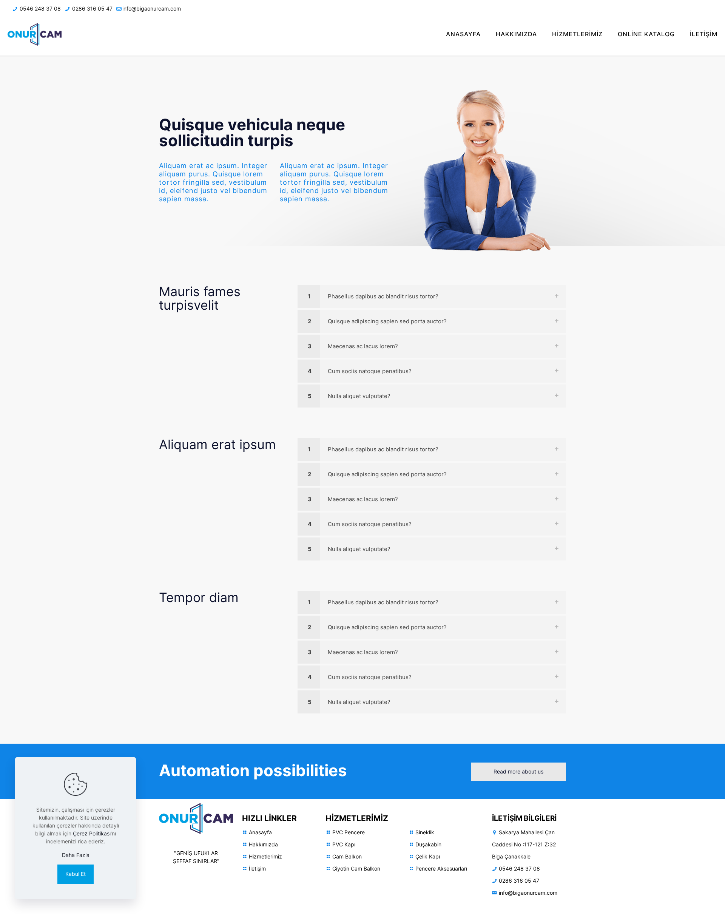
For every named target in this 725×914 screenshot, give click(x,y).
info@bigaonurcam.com (151, 8)
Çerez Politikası (92, 833)
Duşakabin (428, 844)
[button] (432, 296)
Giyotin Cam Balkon (356, 868)
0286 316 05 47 (92, 8)
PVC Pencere (348, 832)
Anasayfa (260, 832)
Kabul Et (75, 874)
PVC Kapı (343, 844)
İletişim (257, 868)
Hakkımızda (263, 844)
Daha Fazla (75, 855)
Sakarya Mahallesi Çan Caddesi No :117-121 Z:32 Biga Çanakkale (524, 844)
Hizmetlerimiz (265, 856)
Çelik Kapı (427, 856)
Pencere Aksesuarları (441, 868)
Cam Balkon (347, 856)
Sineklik (424, 832)
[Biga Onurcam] (35, 34)
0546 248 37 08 (39, 8)
